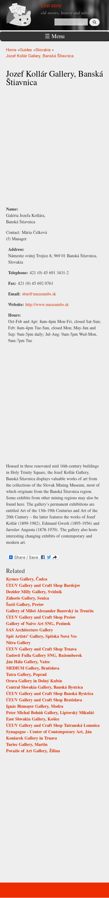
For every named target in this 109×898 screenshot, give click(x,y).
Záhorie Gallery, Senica (27, 598)
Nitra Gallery (18, 642)
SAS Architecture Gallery (29, 630)
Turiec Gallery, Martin (27, 744)
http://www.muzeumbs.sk (47, 304)
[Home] (25, 14)
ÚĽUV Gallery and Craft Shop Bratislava (44, 700)
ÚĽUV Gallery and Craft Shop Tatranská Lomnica (53, 725)
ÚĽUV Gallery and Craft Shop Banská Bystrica (49, 693)
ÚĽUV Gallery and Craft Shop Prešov (41, 617)
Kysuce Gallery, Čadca (26, 579)
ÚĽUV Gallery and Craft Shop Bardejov (43, 585)
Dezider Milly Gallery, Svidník (34, 591)
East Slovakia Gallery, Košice (32, 719)
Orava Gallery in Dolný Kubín (34, 680)
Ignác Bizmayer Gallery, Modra (34, 706)
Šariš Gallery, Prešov (25, 604)
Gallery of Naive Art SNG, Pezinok (38, 623)
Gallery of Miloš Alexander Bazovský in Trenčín (50, 610)
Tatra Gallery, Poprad (26, 674)
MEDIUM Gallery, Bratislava (32, 668)
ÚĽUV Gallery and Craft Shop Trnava (41, 649)
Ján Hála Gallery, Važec (28, 661)
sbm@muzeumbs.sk (39, 294)
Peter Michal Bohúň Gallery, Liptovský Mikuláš (50, 712)
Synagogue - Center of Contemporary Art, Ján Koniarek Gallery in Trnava (49, 734)
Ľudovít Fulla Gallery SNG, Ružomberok (44, 655)
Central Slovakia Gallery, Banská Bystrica (44, 687)
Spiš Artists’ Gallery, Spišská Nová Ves (41, 636)
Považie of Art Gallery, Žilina (33, 750)
